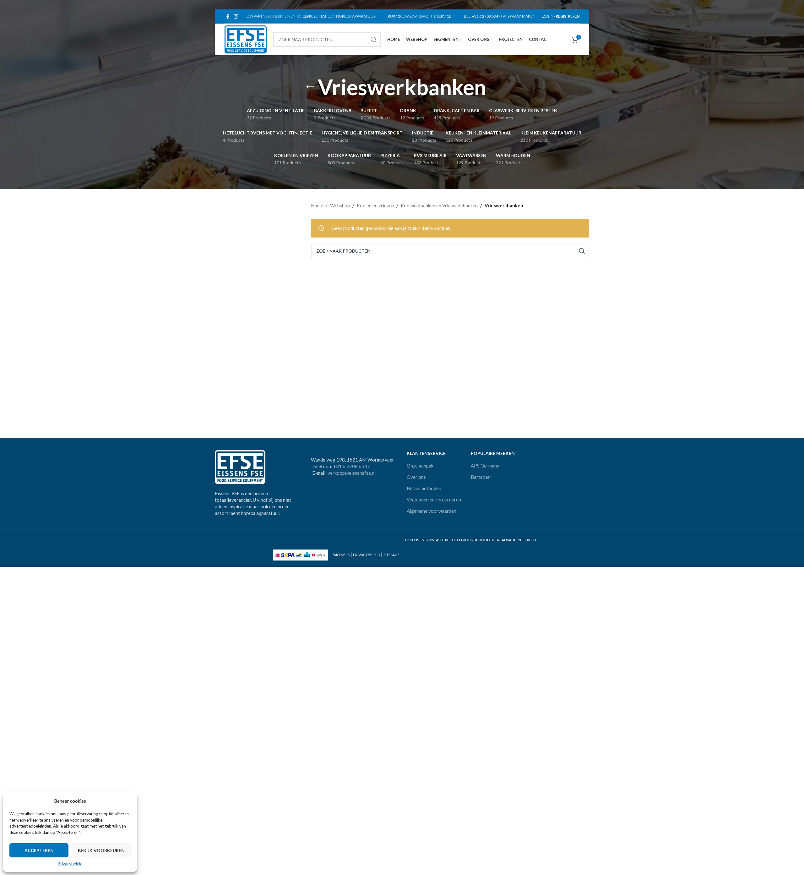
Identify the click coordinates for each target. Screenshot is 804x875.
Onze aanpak (420, 465)
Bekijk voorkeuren (101, 850)
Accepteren (39, 850)
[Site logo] (245, 38)
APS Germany (485, 465)
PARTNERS (341, 554)
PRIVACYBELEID (366, 554)
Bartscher (481, 477)
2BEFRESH (527, 540)
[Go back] (310, 87)
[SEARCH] (374, 39)
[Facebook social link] (227, 16)
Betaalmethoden (424, 488)
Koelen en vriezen (375, 205)
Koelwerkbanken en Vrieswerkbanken (439, 205)
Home (317, 205)
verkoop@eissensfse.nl (352, 473)
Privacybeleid (70, 863)
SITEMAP (391, 554)
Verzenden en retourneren (434, 499)
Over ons (416, 477)
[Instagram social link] (235, 16)
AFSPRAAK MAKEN (519, 16)
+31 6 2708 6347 (486, 16)
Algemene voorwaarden (431, 511)
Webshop (340, 205)
